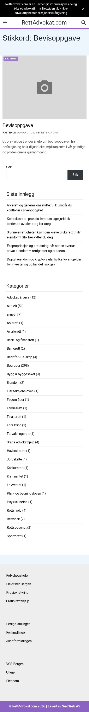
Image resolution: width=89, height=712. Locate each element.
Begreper (11, 58)
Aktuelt (12, 306)
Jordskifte (14, 459)
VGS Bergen (15, 664)
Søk (9, 167)
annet (11, 314)
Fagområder (15, 400)
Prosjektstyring (17, 593)
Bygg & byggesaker (21, 374)
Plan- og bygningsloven (24, 493)
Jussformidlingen (19, 641)
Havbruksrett (16, 451)
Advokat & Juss (18, 297)
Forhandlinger (16, 632)
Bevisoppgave (17, 125)
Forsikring (14, 425)
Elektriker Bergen (18, 584)
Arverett (12, 323)
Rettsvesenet (16, 527)
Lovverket (14, 485)
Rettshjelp (14, 510)
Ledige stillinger (18, 624)
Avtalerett (14, 331)
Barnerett (13, 348)
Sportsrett (14, 536)
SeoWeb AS (71, 706)
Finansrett (14, 417)
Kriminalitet (15, 476)
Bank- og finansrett (20, 340)
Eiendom (13, 383)
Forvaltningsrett (18, 434)
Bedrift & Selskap (19, 357)
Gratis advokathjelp (20, 442)
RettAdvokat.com (44, 22)
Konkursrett (15, 468)
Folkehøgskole (17, 575)
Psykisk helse (17, 502)
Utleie (10, 672)
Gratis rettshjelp (17, 601)
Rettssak (13, 519)
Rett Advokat (50, 132)
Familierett (14, 408)
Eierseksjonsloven (20, 391)
